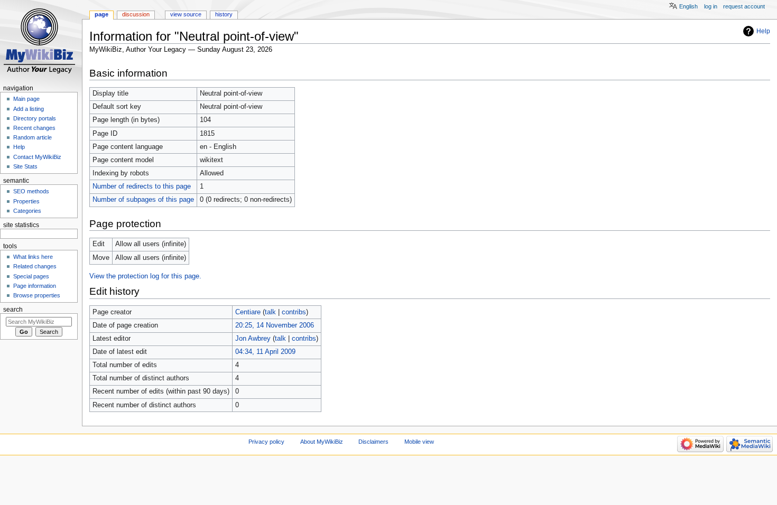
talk (270, 312)
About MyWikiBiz (321, 441)
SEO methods (31, 191)
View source (185, 14)
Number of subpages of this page (143, 199)
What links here (33, 257)
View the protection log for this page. (145, 276)
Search (13, 309)
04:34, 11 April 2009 (265, 352)
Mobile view (419, 441)
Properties (26, 201)
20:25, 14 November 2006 (274, 325)
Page (101, 14)
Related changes (35, 266)
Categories (27, 211)
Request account (744, 6)
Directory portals (34, 118)
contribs (294, 312)
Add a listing (28, 109)
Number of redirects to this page (141, 186)
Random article (32, 137)
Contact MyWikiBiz (37, 157)
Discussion (136, 14)
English (688, 6)
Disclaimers (373, 441)
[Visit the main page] (41, 41)
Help (763, 31)
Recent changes (34, 128)
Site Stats (25, 166)
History (224, 14)
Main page (26, 99)
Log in (710, 6)
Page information (34, 286)
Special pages (31, 276)
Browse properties (36, 295)
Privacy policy (266, 441)
